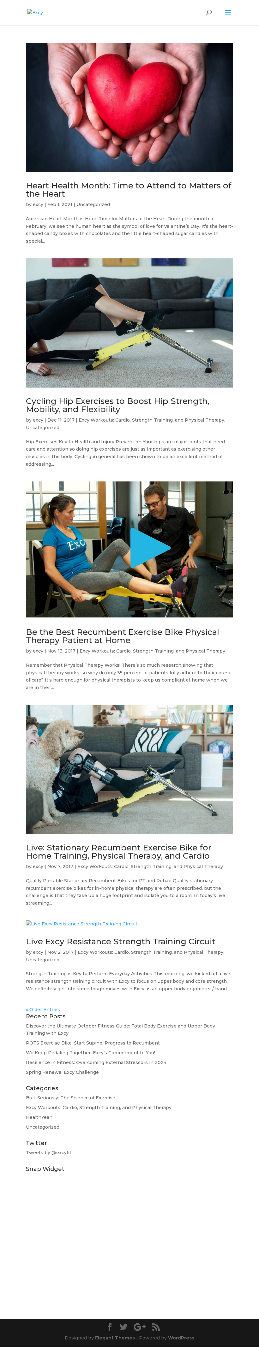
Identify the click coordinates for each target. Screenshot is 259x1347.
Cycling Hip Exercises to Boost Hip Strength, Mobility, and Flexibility (117, 405)
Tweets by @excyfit (48, 1152)
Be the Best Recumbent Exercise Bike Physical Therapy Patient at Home (122, 636)
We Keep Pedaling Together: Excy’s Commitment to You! (90, 1053)
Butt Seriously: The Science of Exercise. (71, 1098)
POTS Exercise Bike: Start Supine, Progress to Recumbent (93, 1043)
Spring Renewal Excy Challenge (62, 1072)
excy (38, 204)
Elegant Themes (115, 1338)
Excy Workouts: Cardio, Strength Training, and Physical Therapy (151, 420)
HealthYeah (39, 1117)
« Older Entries (43, 1009)
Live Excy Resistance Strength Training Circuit (120, 941)
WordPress (181, 1338)
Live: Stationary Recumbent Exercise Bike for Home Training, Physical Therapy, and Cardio (118, 852)
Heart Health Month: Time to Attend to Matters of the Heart (129, 190)
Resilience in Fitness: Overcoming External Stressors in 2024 (96, 1062)
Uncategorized (93, 204)
